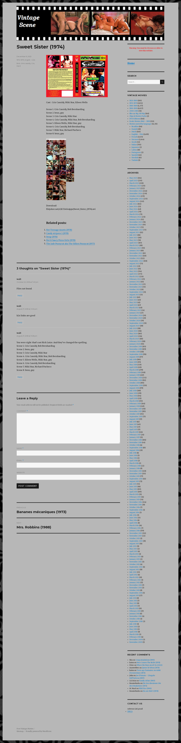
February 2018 (135, 404)
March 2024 (134, 214)
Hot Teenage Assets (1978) (59, 230)
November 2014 (135, 505)
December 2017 (135, 409)
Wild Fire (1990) (145, 688)
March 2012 (134, 577)
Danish (134, 129)
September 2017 (135, 417)
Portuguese (136, 152)
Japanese (135, 147)
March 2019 (134, 370)
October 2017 (134, 414)
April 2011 (133, 606)
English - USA (30, 60)
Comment (22, 411)
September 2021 (136, 292)
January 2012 (134, 582)
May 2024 (133, 209)
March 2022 (134, 276)
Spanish (135, 155)
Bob (18, 63)
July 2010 (133, 624)
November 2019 (135, 349)
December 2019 (135, 347)
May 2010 (133, 629)
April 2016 (133, 461)
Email (20, 460)
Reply (20, 295)
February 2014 (135, 528)
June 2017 (133, 424)
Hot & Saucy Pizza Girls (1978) (60, 240)
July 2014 (133, 515)
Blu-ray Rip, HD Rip (137, 113)
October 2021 (134, 289)
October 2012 (134, 564)
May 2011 (133, 603)
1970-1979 (20, 60)
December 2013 (135, 533)
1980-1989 (133, 106)
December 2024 (135, 191)
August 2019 (134, 357)
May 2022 (133, 271)
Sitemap (20, 731)
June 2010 (133, 627)
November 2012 (135, 562)
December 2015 (135, 471)
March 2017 (133, 432)
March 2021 (134, 308)
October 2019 (134, 352)
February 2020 (135, 341)
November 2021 (135, 287)
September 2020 (136, 323)
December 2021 (135, 284)
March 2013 (134, 554)
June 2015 (133, 487)
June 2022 (133, 269)
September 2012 (136, 567)
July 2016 (132, 453)
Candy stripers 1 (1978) (57, 233)
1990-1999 (133, 108)
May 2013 (133, 549)
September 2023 (136, 230)
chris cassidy (26, 63)
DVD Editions (134, 119)
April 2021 (133, 305)
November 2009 (135, 642)
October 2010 (134, 619)
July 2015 (132, 484)
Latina (134, 150)
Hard (19, 66)
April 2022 (133, 274)
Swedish (135, 158)
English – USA (137, 134)
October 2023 (134, 227)
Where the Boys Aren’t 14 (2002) (149, 665)
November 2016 (135, 442)
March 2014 (134, 525)
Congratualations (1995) (145, 660)
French (134, 137)
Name (20, 448)
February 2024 (135, 217)
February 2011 (135, 611)
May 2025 (133, 178)
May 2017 (133, 427)
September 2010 (136, 621)
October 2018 (134, 383)
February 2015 (135, 497)
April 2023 (133, 243)
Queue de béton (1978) (150, 668)
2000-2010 (133, 111)
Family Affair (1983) (147, 681)
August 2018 (134, 388)
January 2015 (134, 500)
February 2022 (135, 279)
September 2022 (136, 261)
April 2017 (133, 429)
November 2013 (135, 536)
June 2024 (133, 206)
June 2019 (133, 362)
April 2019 (133, 367)
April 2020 (133, 336)
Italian (134, 145)
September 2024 (136, 199)
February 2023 (135, 248)
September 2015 (135, 479)
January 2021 (134, 313)
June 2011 (133, 601)
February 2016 (135, 466)
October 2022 (134, 258)
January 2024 (134, 219)
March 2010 (134, 634)
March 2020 (134, 339)
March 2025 (134, 183)
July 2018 (133, 391)
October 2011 (134, 590)
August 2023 (134, 232)
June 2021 (133, 300)
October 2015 (134, 476)
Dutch (134, 132)
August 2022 (134, 264)
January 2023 (134, 251)
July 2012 (133, 572)
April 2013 (133, 551)
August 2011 (134, 595)
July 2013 (133, 546)
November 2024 (135, 194)
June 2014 (133, 518)
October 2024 (134, 196)
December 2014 (135, 502)
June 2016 (133, 455)
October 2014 (134, 507)
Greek (134, 142)
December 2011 (135, 585)
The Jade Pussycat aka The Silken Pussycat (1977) (70, 243)
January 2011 (134, 614)
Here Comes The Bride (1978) (148, 663)
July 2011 (132, 598)
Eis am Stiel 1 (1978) (150, 691)
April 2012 (133, 575)
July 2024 (133, 204)
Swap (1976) (52, 236)
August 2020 (134, 326)
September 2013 (136, 541)
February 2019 (135, 372)
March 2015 (134, 494)
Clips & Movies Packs (137, 116)
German (135, 139)
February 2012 (135, 580)
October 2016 (134, 445)
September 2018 (136, 385)
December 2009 (135, 640)
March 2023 (134, 245)
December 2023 (135, 222)
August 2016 (134, 450)
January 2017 (134, 437)
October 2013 (134, 538)
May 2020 (133, 334)
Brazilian (135, 126)
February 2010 (135, 637)
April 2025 (133, 181)
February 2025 (135, 186)
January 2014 (134, 531)
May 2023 (133, 240)
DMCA (129, 711)
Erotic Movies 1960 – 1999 (139, 121)
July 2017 (132, 422)
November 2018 (135, 380)
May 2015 (133, 489)
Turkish (135, 160)
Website (21, 472)
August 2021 (134, 295)
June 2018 (133, 393)
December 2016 (135, 440)
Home (131, 63)
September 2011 (135, 593)
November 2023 (135, 225)
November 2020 (135, 318)
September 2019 (135, 354)
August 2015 (134, 481)
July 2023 (133, 235)
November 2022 (135, 256)
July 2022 (133, 266)
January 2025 (134, 188)
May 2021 (133, 302)
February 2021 (135, 310)
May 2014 (133, 520)
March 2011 (133, 608)
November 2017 (135, 411)
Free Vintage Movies (25, 729)
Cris (32, 63)
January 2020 (134, 344)
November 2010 (135, 616)
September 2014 (136, 510)
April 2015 (133, 492)
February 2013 (135, 557)
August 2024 (134, 201)
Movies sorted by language (140, 124)
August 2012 (134, 570)
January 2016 (134, 468)
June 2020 (133, 331)
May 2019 (133, 365)
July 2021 (133, 297)
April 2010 (133, 632)
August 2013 (134, 544)
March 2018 (134, 401)
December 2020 (135, 315)
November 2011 (135, 588)
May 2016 (133, 458)
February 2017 (135, 435)
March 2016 (134, 463)
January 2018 (134, 406)
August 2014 (134, 512)
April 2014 (133, 523)
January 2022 (134, 282)
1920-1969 (133, 101)
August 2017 (134, 419)
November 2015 (135, 474)
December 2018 (135, 378)
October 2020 (134, 321)
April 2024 (133, 212)
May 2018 (133, 396)
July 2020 (133, 328)
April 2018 (133, 398)
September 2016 (135, 448)
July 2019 (132, 359)
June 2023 (133, 238)
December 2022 (135, 253)
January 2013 (134, 559)
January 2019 (134, 375)
